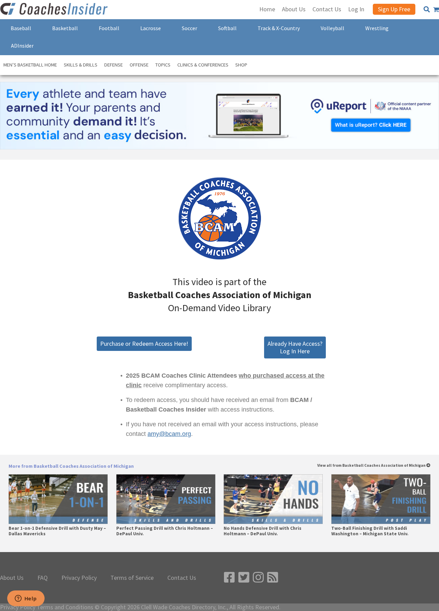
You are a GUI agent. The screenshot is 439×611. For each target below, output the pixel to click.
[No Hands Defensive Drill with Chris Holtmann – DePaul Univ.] (273, 499)
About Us (12, 578)
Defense (113, 65)
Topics (162, 65)
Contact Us (181, 578)
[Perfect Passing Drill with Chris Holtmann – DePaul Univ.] (165, 499)
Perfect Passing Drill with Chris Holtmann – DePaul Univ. (164, 531)
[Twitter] (243, 577)
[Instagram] (258, 577)
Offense (139, 65)
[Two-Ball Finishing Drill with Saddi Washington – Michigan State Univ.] (380, 499)
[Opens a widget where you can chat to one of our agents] (26, 599)
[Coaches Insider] (55, 9)
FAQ (42, 578)
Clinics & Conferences (202, 65)
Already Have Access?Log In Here (295, 347)
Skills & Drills (80, 65)
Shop (241, 65)
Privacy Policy (79, 578)
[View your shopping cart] (436, 9)
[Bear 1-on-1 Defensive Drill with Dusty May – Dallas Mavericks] (58, 499)
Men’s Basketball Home (30, 65)
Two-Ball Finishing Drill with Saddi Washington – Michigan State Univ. (369, 531)
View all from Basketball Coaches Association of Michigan (371, 465)
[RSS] (272, 577)
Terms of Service (132, 578)
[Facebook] (229, 577)
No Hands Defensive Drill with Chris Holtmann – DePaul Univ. (262, 531)
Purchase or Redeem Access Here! (144, 343)
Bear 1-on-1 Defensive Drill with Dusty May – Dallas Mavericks (57, 531)
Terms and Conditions (65, 607)
